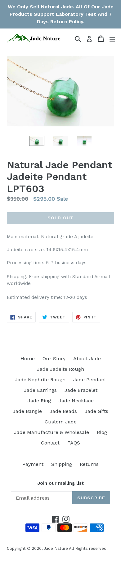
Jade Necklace (76, 401)
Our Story (54, 358)
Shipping (61, 464)
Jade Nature (56, 548)
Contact (50, 443)
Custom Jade (61, 422)
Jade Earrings (40, 390)
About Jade (87, 358)
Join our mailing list (60, 483)
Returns (89, 464)
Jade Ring (39, 401)
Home (27, 358)
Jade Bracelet (81, 390)
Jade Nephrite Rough (40, 380)
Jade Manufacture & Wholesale (51, 432)
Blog (102, 432)
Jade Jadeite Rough (60, 369)
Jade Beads (63, 411)
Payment (32, 464)
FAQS (73, 443)
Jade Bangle (27, 411)
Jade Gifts (96, 411)
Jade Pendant (89, 380)
